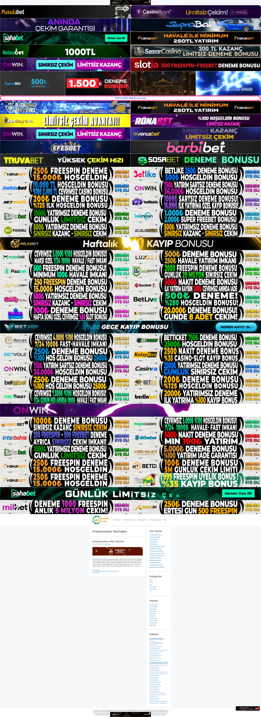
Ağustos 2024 (153, 618)
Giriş (151, 584)
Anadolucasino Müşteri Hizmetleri (155, 682)
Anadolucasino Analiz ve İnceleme (155, 646)
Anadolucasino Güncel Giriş (154, 666)
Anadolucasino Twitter (162, 694)
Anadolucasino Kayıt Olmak (154, 673)
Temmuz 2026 (153, 604)
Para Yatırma (97, 569)
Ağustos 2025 (153, 606)
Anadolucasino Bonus (155, 558)
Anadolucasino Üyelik (155, 560)
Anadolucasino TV (162, 692)
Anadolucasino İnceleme (129, 520)
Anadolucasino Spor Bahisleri (155, 691)
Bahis (151, 580)
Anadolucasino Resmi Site (154, 687)
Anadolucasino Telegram (154, 692)
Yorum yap (96, 572)
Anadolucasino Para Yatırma (108, 541)
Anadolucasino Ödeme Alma (154, 699)
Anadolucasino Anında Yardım (155, 648)
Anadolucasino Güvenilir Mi (157, 567)
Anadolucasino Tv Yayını (154, 694)
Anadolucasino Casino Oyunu (155, 660)
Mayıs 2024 (153, 625)
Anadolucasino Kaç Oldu (156, 565)
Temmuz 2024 (153, 620)
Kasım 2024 (153, 611)
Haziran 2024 (153, 622)
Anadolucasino (117, 520)
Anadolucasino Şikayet (155, 520)
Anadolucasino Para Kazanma (155, 684)
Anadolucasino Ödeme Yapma (155, 701)
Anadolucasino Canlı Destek (157, 553)
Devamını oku (138, 566)
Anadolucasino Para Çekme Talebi (155, 685)
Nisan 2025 (153, 609)
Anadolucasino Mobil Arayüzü (155, 675)
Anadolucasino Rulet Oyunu (154, 689)
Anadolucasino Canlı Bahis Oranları (156, 655)
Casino (151, 582)
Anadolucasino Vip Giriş (154, 696)
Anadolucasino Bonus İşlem (154, 653)
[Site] (65, 174)
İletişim (165, 520)
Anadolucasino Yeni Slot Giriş (155, 698)
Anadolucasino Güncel (163, 665)
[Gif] (130, 243)
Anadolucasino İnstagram (156, 551)
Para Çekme (153, 587)
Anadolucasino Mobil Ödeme (154, 680)
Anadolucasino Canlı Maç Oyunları (155, 658)
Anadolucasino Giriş (142, 520)
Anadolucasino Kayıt (155, 562)
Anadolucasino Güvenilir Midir (155, 670)
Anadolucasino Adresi (155, 534)
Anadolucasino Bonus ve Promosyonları (156, 651)
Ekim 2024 (152, 613)
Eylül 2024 (152, 616)
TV (150, 591)
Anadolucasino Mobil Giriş (157, 555)
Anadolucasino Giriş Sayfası (157, 546)
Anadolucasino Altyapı (156, 548)
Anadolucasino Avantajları (100, 571)
